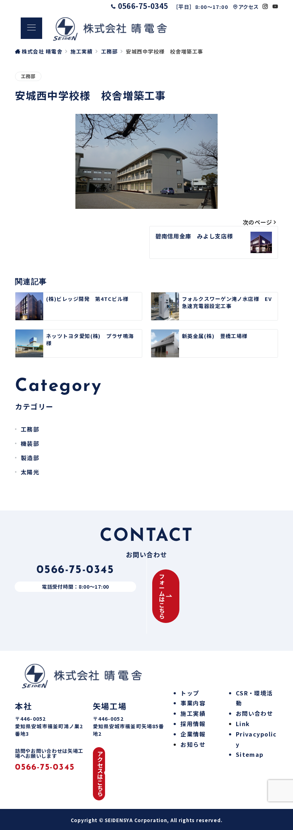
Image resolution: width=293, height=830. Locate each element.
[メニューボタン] (31, 28)
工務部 (28, 76)
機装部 (30, 443)
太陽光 (30, 472)
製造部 (30, 457)
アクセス (248, 6)
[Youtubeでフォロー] (275, 6)
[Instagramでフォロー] (265, 6)
